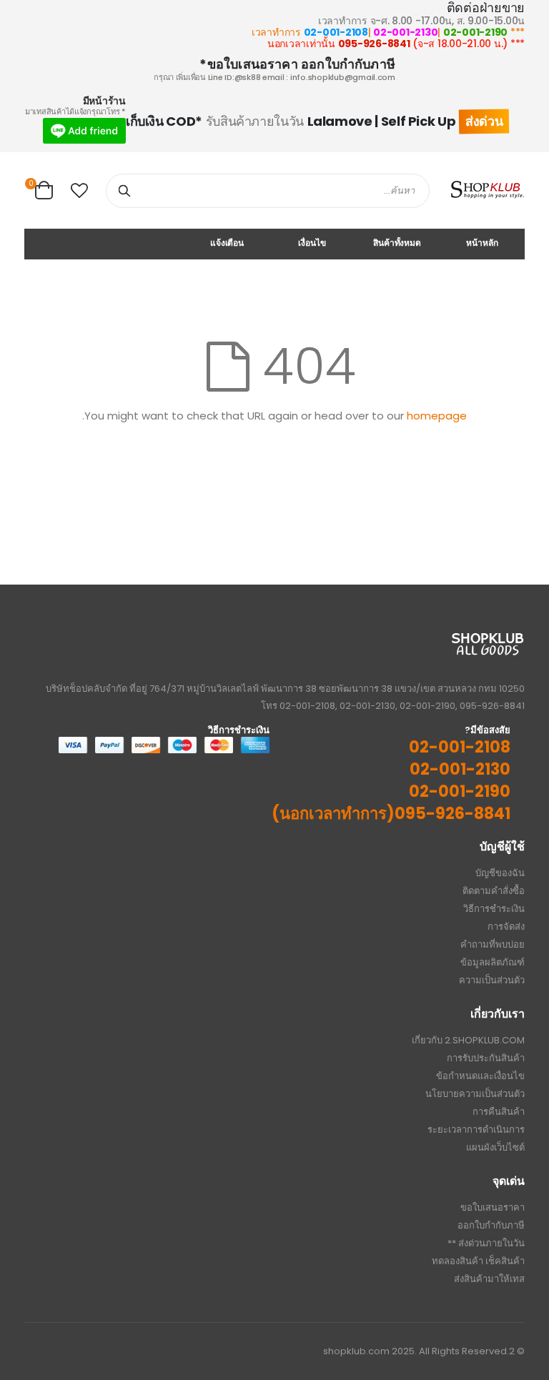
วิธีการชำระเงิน (494, 908)
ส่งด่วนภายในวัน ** (486, 1243)
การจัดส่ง (506, 926)
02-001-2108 (336, 32)
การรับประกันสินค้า (486, 1058)
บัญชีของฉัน (500, 873)
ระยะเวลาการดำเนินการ (476, 1129)
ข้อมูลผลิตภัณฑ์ (492, 962)
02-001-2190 (475, 32)
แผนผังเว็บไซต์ (495, 1147)
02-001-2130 (405, 32)
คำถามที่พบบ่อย (492, 944)
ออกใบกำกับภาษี (491, 1225)
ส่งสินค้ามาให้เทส (489, 1279)
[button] (79, 191)
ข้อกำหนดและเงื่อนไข (480, 1076)
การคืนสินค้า (499, 1111)
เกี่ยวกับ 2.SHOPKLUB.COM (468, 1040)
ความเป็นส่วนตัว (492, 980)
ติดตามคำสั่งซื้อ (494, 891)
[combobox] (268, 191)
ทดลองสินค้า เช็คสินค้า (478, 1261)
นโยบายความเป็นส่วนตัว (475, 1094)
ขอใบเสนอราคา (492, 1207)
